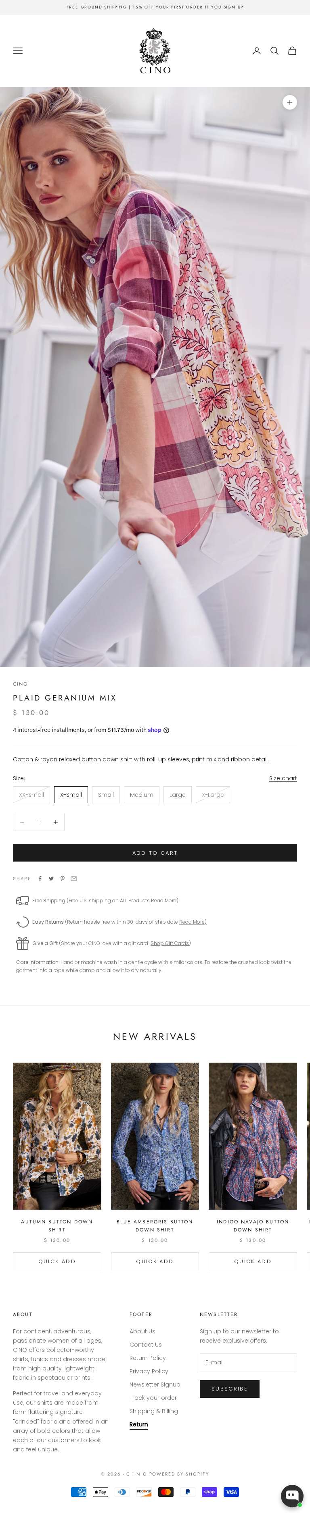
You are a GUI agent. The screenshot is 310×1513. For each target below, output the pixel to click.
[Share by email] (74, 878)
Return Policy (148, 1358)
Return (139, 1424)
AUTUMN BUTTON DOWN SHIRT (57, 1225)
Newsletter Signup (155, 1384)
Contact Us (146, 1345)
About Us (142, 1331)
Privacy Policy (149, 1371)
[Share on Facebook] (40, 878)
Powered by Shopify (179, 1474)
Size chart (283, 778)
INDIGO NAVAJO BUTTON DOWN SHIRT (253, 1225)
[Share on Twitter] (51, 878)
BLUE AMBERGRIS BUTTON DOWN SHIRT (155, 1225)
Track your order (153, 1398)
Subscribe (230, 1389)
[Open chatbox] (292, 1496)
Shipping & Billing (154, 1411)
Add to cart (155, 853)
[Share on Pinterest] (62, 878)
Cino (20, 684)
